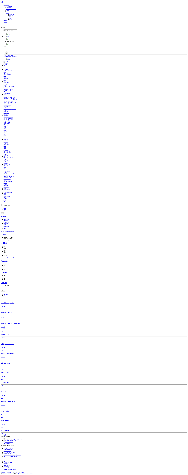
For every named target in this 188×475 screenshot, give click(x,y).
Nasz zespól (6, 467)
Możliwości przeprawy (9, 448)
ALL (5, 130)
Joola (10, 18)
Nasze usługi (6, 187)
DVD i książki (7, 171)
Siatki (5, 85)
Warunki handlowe (8, 453)
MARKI (5, 464)
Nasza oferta (6, 5)
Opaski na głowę (7, 152)
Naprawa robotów (10, 7)
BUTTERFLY (12, 14)
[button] (95, 34)
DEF (5, 127)
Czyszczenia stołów (8, 89)
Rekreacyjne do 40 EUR (9, 98)
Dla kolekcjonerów (8, 138)
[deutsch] (6, 64)
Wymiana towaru (7, 451)
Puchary (5, 183)
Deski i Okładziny (8, 70)
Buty (5, 156)
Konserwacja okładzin (9, 176)
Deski (5, 126)
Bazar (5, 188)
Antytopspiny (7, 121)
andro (10, 19)
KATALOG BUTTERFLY (10, 469)
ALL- (5, 128)
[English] (6, 63)
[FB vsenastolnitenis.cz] (4, 472)
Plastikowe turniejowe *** (10, 109)
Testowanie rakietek (11, 9)
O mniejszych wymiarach (9, 86)
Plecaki (5, 168)
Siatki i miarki (7, 93)
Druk (7, 10)
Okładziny (6, 115)
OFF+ (5, 135)
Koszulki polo (7, 140)
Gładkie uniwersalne (8, 118)
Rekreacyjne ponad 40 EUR (10, 99)
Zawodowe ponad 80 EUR (10, 102)
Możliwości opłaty (8, 449)
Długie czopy (7, 122)
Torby (5, 167)
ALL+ (5, 131)
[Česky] (6, 61)
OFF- (5, 132)
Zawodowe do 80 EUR (9, 101)
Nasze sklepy (7, 465)
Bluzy (5, 148)
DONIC (11, 17)
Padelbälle (6, 114)
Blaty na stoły (7, 91)
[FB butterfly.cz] (10, 472)
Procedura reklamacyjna (9, 452)
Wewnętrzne (6, 82)
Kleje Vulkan (7, 175)
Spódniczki (6, 144)
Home (5, 208)
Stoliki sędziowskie (8, 161)
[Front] (2, 1)
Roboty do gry (7, 164)
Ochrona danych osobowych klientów (12, 455)
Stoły (5, 80)
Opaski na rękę (7, 151)
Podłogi (5, 172)
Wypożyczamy (9, 6)
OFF (5, 134)
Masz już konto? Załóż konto (10, 56)
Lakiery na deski (7, 177)
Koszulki (6, 73)
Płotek (5, 159)
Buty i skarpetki (7, 74)
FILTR (2, 213)
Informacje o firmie (8, 462)
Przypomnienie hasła (8, 55)
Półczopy (6, 124)
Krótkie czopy (7, 123)
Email (6, 49)
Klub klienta (6, 466)
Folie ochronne (7, 179)
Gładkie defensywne (8, 119)
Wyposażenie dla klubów (9, 158)
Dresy (5, 76)
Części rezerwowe (8, 90)
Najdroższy (6, 295)
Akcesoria (6, 165)
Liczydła (6, 160)
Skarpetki (6, 155)
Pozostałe (6, 163)
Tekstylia (6, 139)
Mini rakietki (6, 103)
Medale (5, 184)
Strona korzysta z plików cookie (25, 473)
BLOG (5, 21)
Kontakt (5, 22)
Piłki (5, 72)
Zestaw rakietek (7, 105)
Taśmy (5, 180)
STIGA (11, 15)
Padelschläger (7, 106)
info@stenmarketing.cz (10, 440)
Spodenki (6, 78)
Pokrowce (6, 169)
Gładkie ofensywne (8, 117)
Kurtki (5, 147)
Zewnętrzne (6, 84)
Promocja (6, 69)
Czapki (5, 154)
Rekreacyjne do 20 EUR (9, 97)
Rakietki (5, 77)
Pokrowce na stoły (8, 87)
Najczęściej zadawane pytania (10, 456)
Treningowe (6, 110)
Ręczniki (6, 150)
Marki (7, 13)
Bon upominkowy (8, 181)
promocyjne (6, 111)
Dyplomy (6, 185)
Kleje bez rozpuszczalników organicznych (13, 173)
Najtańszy (6, 294)
